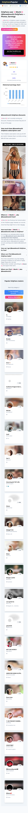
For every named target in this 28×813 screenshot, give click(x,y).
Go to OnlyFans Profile (10, 29)
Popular (10, 2)
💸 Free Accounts (14, 5)
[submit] (14, 52)
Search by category (13, 287)
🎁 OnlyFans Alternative (13, 297)
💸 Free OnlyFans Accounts (13, 292)
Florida (23, 225)
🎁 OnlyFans (5, 5)
